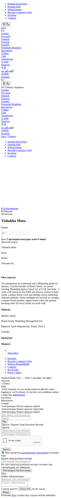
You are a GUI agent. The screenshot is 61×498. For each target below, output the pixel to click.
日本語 (5, 74)
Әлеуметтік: (7, 263)
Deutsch (5, 39)
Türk (3, 56)
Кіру (3, 28)
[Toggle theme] (6, 24)
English (5, 33)
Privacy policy (15, 372)
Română (5, 77)
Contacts (12, 18)
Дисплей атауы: (9, 242)
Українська (7, 59)
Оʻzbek (5, 61)
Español (5, 45)
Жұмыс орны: (8, 315)
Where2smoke (15, 9)
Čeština (5, 53)
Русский (5, 36)
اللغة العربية (7, 71)
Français (5, 42)
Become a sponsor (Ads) (20, 12)
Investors (12, 15)
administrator (19, 395)
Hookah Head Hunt (17, 4)
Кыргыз (5, 64)
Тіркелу (6, 449)
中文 (3, 67)
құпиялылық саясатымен (35, 452)
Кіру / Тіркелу (8, 136)
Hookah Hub (14, 6)
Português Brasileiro (11, 47)
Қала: (4, 252)
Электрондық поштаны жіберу (17, 470)
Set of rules (13, 369)
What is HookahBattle (18, 364)
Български (6, 50)
